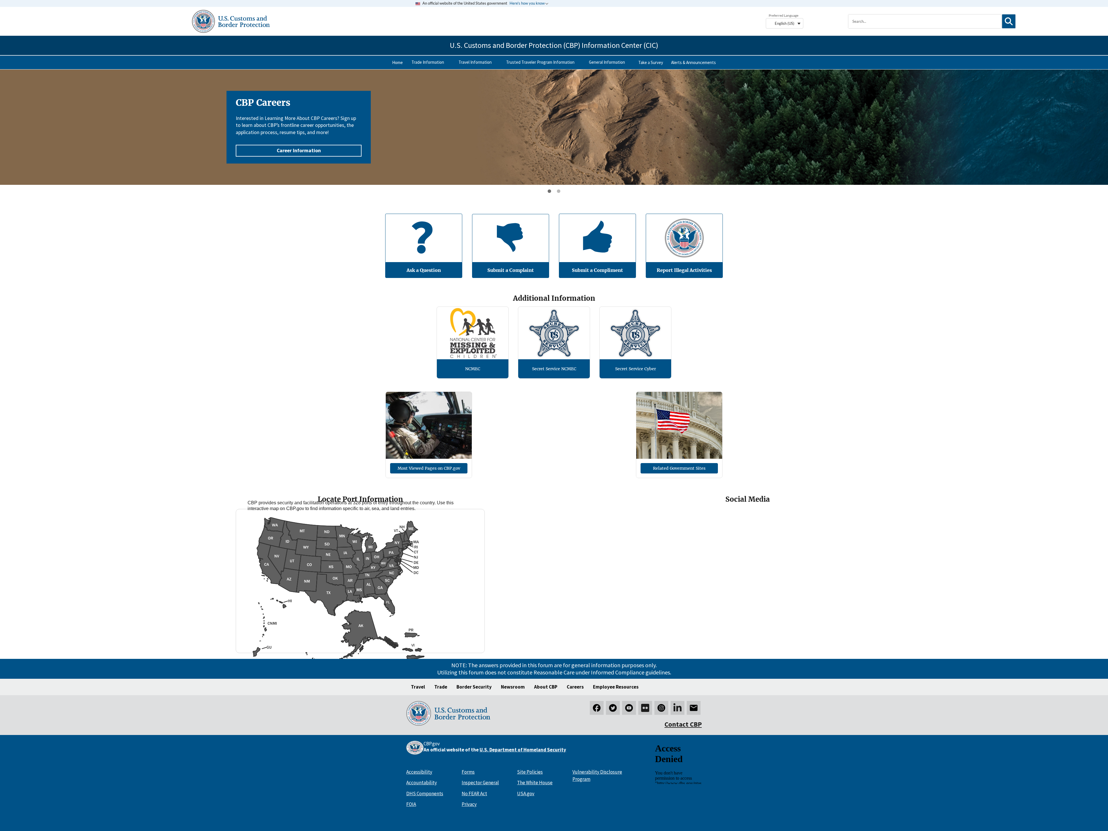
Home (397, 62)
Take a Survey (650, 62)
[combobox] (925, 21)
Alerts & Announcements (693, 62)
